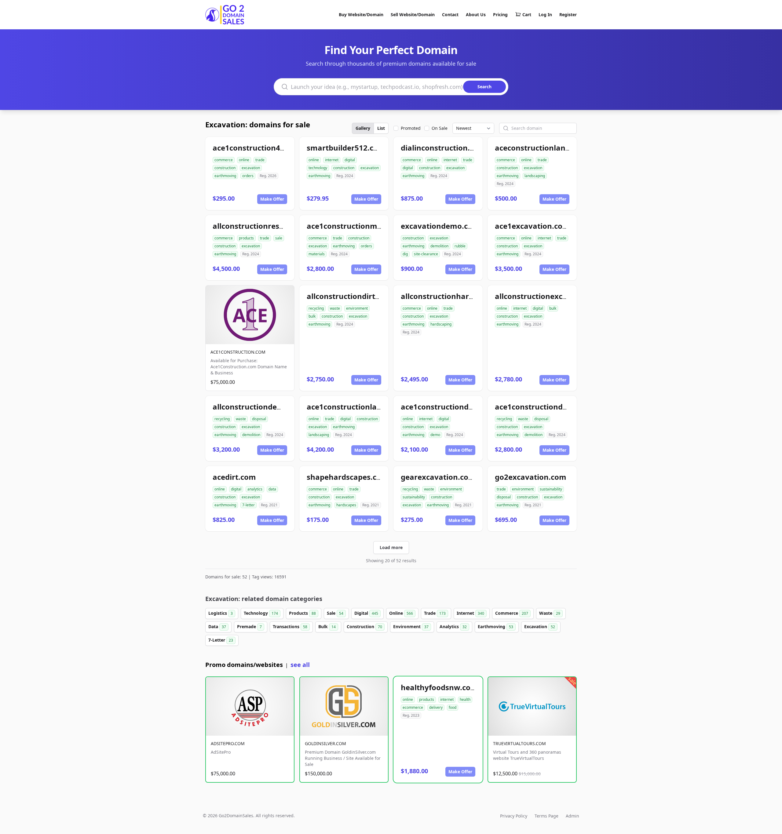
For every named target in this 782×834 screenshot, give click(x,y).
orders (248, 175)
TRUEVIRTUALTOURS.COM (519, 743)
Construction (364, 626)
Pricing (500, 14)
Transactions (290, 626)
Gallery (363, 128)
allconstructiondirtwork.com (359, 296)
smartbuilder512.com (346, 148)
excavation (251, 167)
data (272, 489)
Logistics (220, 613)
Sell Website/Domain (413, 14)
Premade (249, 626)
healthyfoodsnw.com (439, 687)
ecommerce (413, 707)
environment (357, 308)
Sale (335, 613)
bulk (312, 316)
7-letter (248, 505)
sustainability (414, 497)
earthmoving (225, 175)
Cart (526, 14)
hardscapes (346, 505)
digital (350, 159)
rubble (460, 246)
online (244, 159)
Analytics (453, 626)
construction (225, 167)
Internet (470, 613)
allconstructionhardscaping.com (460, 296)
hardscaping (440, 324)
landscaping (534, 175)
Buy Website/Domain (361, 14)
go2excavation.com (530, 477)
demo (435, 434)
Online (401, 613)
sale (278, 238)
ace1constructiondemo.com (451, 407)
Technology (261, 613)
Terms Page (546, 816)
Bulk (327, 626)
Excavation (539, 626)
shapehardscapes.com (347, 477)
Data (217, 626)
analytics (254, 489)
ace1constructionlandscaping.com (369, 407)
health (465, 699)
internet (331, 159)
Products (302, 613)
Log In (545, 14)
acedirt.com (234, 477)
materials (317, 254)
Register (568, 14)
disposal (259, 418)
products (246, 238)
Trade (435, 613)
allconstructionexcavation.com (551, 296)
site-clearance (426, 254)
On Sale (440, 128)
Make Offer (272, 199)
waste (335, 308)
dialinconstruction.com (443, 148)
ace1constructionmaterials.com (365, 226)
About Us (476, 14)
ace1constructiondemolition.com (555, 407)
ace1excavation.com (532, 226)
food (452, 707)
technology (318, 167)
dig (405, 254)
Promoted (411, 128)
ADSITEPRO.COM (228, 743)
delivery (436, 707)
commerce (223, 159)
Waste (549, 613)
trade (260, 159)
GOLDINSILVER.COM (325, 743)
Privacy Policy (513, 816)
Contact (450, 14)
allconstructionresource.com (265, 226)
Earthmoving (495, 626)
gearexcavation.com (438, 477)
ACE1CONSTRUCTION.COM (237, 352)
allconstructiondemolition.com (269, 407)
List (381, 128)
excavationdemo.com (440, 226)
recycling (316, 308)
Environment (411, 626)
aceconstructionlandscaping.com (555, 148)
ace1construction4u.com (258, 148)
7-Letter (220, 640)
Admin (572, 816)
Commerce (511, 613)
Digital (366, 613)
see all (300, 665)
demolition (439, 246)
